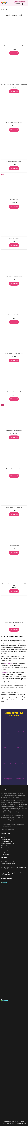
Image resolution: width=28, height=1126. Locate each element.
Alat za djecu (20, 748)
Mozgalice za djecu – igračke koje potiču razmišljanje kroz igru (11, 873)
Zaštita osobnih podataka (7, 843)
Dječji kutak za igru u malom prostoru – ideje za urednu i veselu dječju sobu (13, 862)
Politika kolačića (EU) (6, 841)
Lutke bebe (4, 672)
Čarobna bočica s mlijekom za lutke (14, 46)
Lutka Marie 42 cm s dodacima (14, 430)
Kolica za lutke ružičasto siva (14, 122)
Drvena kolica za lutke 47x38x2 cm (14, 622)
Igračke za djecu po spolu (14, 14)
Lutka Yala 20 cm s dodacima (14, 507)
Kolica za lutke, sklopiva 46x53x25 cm (14, 161)
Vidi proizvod (14, 53)
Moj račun (17, 3)
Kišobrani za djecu (8, 764)
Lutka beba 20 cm (14, 238)
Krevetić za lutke (13, 199)
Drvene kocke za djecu (8, 732)
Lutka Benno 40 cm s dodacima (14, 276)
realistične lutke (8, 663)
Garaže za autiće (20, 732)
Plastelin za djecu (20, 764)
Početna (5, 14)
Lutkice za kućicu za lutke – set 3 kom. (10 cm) (14, 584)
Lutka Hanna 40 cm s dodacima (13, 353)
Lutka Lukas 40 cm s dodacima (14, 392)
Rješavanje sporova (6, 850)
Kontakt (3, 837)
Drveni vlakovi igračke (8, 779)
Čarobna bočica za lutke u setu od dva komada (14, 84)
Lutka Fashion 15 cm (14, 315)
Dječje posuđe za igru (8, 748)
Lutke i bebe (14, 15)
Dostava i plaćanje (5, 839)
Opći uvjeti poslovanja (6, 847)
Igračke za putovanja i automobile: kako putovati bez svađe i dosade (13, 868)
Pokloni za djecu (20, 778)
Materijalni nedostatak (6, 852)
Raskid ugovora (5, 854)
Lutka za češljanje (14, 545)
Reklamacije (4, 845)
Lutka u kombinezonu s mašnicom (14, 468)
